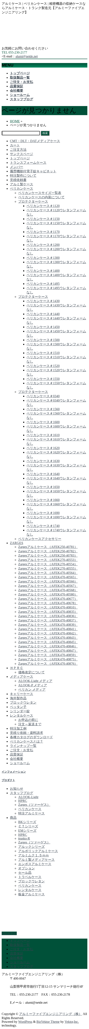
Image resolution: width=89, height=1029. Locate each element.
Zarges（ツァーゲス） (34, 804)
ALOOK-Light (28, 797)
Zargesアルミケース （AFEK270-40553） (48, 560)
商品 (13, 817)
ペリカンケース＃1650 (43, 487)
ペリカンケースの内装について (41, 197)
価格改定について (31, 672)
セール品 (24, 872)
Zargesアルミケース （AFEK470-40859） (48, 655)
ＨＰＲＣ (16, 668)
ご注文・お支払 (21, 750)
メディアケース (21, 676)
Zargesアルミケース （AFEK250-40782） (48, 551)
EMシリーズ (27, 830)
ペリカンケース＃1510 (43, 353)
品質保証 (16, 754)
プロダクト (8, 780)
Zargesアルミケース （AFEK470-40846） (48, 646)
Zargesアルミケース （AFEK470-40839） (48, 624)
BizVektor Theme (48, 1021)
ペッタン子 (18, 707)
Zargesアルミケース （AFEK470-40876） (48, 663)
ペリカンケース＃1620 (43, 448)
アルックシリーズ (31, 846)
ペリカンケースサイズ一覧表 (39, 193)
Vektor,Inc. (72, 1021)
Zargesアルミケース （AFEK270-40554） (48, 564)
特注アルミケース (31, 813)
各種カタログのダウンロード (31, 737)
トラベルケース (29, 877)
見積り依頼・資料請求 (26, 733)
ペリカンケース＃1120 (43, 206)
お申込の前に (28, 720)
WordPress (25, 1021)
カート (15, 145)
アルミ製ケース (21, 184)
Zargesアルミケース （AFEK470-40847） (48, 650)
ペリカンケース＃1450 (43, 327)
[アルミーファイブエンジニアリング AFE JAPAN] (33, 44)
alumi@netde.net (27, 56)
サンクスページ (21, 154)
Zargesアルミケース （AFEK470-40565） (48, 577)
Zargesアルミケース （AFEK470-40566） (48, 581)
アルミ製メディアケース (36, 859)
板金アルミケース (31, 894)
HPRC (22, 800)
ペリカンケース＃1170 (43, 232)
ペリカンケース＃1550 (43, 379)
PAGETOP (9, 933)
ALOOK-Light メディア (35, 681)
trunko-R (24, 838)
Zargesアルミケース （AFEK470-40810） (48, 607)
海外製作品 (18, 698)
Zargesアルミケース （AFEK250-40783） (48, 555)
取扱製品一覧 (20, 945)
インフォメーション (14, 771)
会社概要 (16, 758)
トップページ (20, 158)
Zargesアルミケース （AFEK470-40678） (48, 603)
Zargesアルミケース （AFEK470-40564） (48, 573)
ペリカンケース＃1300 (43, 257)
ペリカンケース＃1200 (43, 244)
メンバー (16, 167)
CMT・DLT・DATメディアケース (35, 141)
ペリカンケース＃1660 (43, 500)
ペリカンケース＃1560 (43, 409)
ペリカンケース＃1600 (43, 422)
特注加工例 (18, 728)
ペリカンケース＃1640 (43, 474)
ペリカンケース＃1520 (43, 366)
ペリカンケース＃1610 (43, 435)
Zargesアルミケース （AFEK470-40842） (48, 633)
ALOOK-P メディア (32, 685)
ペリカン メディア (32, 689)
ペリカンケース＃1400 (43, 270)
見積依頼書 (18, 180)
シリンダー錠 (20, 711)
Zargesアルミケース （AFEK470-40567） (48, 585)
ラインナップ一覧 (23, 746)
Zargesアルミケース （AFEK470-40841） (48, 629)
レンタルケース (21, 715)
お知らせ (16, 788)
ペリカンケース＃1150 (43, 219)
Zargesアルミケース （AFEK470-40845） (48, 642)
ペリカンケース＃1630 (43, 461)
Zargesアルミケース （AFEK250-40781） (48, 547)
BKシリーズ (27, 822)
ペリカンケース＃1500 (43, 340)
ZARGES (16, 543)
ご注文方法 (18, 149)
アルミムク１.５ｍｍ (33, 855)
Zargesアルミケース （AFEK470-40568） (48, 590)
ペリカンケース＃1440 (43, 314)
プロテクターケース (33, 201)
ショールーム (20, 763)
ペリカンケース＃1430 (43, 301)
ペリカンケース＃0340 (43, 396)
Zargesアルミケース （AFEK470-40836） (48, 616)
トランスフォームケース (28, 162)
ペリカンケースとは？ (26, 741)
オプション (26, 868)
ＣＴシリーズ (28, 826)
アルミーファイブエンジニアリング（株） (50, 1014)
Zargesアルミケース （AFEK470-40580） (48, 594)
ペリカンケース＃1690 (43, 513)
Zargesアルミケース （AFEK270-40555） (48, 568)
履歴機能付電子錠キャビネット (33, 171)
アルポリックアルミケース (38, 851)
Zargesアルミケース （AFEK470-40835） (48, 611)
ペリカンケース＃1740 (43, 526)
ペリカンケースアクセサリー (39, 539)
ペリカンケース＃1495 (43, 283)
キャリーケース (21, 694)
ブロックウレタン (23, 702)
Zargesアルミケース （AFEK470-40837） (48, 620)
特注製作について (23, 175)
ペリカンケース (21, 188)
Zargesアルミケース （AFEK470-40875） (48, 659)
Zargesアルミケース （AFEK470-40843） (48, 637)
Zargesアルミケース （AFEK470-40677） (48, 598)
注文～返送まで (29, 724)
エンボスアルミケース (34, 864)
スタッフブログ (21, 793)
